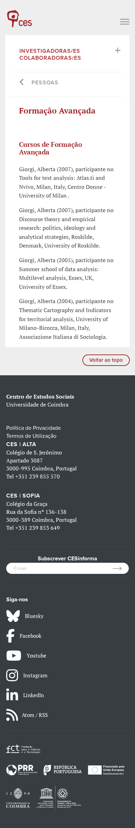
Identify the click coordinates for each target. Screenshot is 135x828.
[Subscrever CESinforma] (120, 568)
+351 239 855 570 (37, 476)
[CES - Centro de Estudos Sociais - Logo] (19, 15)
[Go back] (22, 82)
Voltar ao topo (106, 360)
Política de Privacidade (33, 428)
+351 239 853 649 (37, 528)
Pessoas (45, 82)
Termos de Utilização (31, 436)
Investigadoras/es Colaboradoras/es (50, 54)
